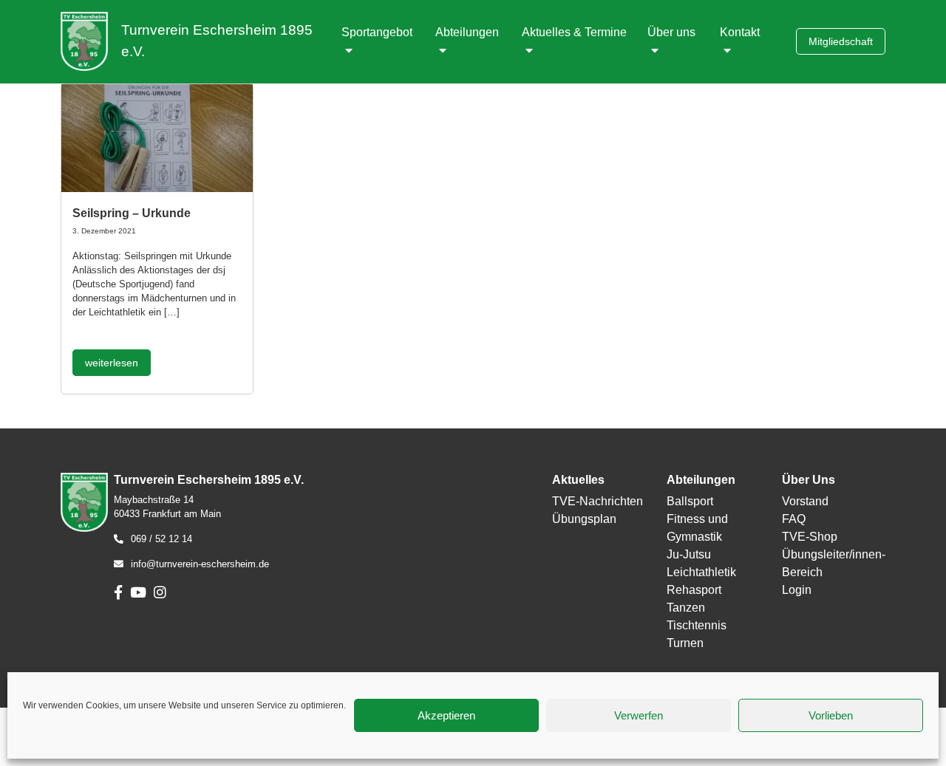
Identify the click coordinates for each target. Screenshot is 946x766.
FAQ (794, 519)
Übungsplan (584, 519)
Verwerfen (638, 715)
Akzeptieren (446, 715)
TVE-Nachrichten (597, 501)
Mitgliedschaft (841, 41)
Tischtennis (696, 625)
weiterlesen (111, 363)
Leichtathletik (701, 572)
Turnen (685, 643)
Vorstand (805, 501)
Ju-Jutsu (689, 554)
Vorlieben (831, 715)
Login (796, 590)
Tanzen (686, 607)
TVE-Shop (809, 536)
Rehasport (694, 590)
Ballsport (690, 501)
